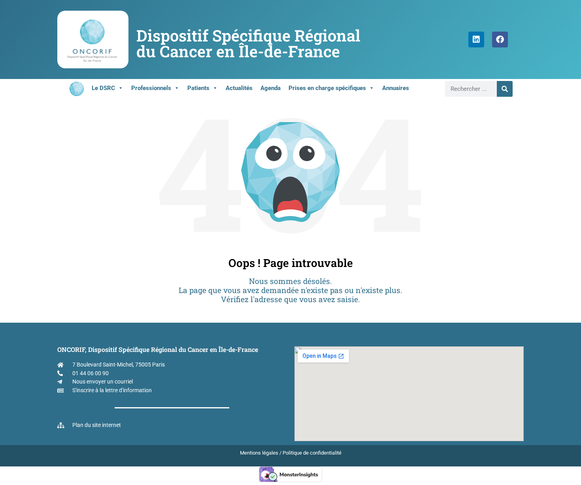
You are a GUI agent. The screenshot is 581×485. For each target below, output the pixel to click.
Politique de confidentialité (312, 453)
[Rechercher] (505, 89)
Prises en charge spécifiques (327, 88)
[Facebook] (500, 39)
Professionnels (151, 88)
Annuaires (395, 88)
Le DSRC (103, 88)
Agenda (270, 88)
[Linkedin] (476, 39)
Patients (198, 88)
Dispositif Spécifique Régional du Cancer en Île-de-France (248, 43)
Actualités (239, 88)
